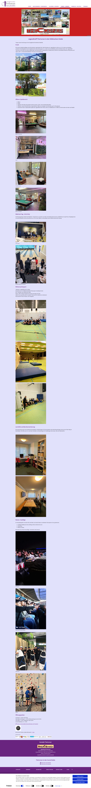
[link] (40, 6)
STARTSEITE (18, 769)
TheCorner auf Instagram (45, 764)
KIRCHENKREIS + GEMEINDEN (40, 6)
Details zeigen (57, 785)
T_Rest (32, 732)
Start (29, 6)
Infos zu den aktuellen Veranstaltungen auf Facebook (27, 724)
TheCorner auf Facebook (45, 762)
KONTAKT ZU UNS (59, 769)
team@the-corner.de (41, 754)
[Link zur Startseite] (12, 3)
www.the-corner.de (50, 754)
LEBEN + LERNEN (65, 6)
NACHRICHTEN (38, 769)
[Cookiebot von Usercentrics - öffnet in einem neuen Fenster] (9, 786)
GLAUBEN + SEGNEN (53, 6)
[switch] (32, 786)
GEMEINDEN (28, 769)
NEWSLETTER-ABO (49, 769)
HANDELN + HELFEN (76, 6)
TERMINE (85, 6)
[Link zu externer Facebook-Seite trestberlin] (45, 728)
